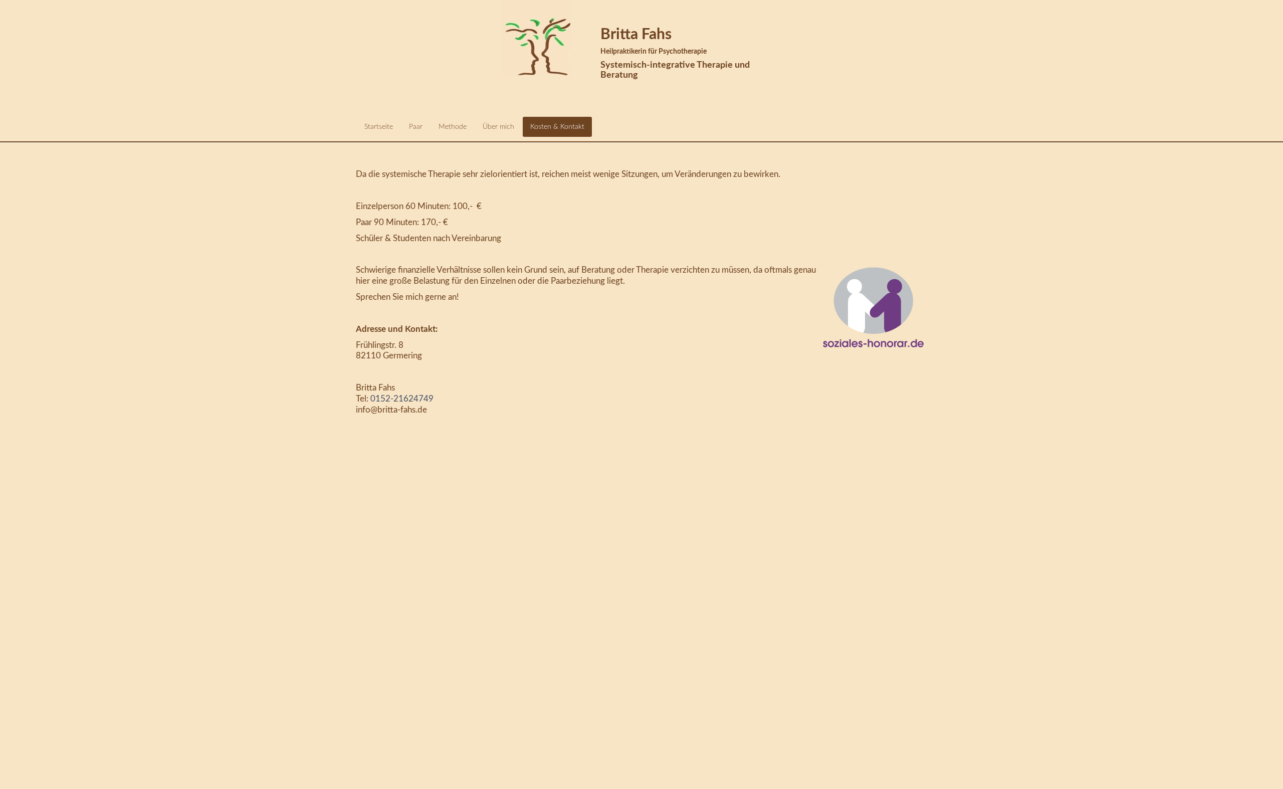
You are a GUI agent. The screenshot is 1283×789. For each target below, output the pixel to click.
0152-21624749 (402, 399)
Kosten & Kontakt (557, 126)
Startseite (378, 126)
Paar (415, 126)
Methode (453, 126)
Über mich (498, 126)
